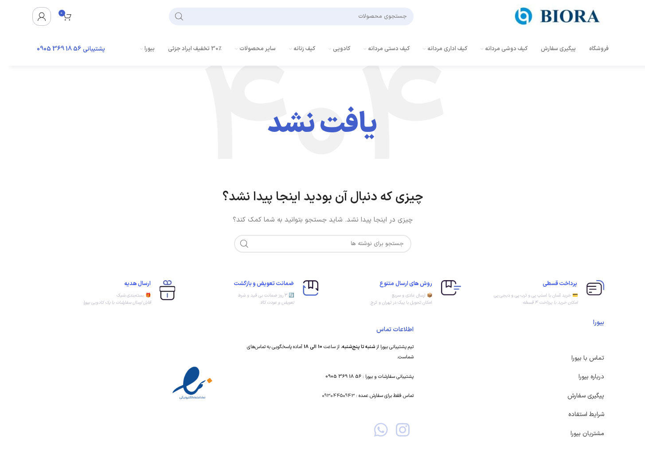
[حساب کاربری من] (42, 16)
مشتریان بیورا (587, 433)
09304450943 (338, 396)
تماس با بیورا (587, 358)
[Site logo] (560, 15)
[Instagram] (403, 429)
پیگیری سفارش (585, 395)
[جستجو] (179, 16)
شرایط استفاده (586, 414)
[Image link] (192, 383)
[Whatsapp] (381, 429)
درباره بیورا (591, 376)
